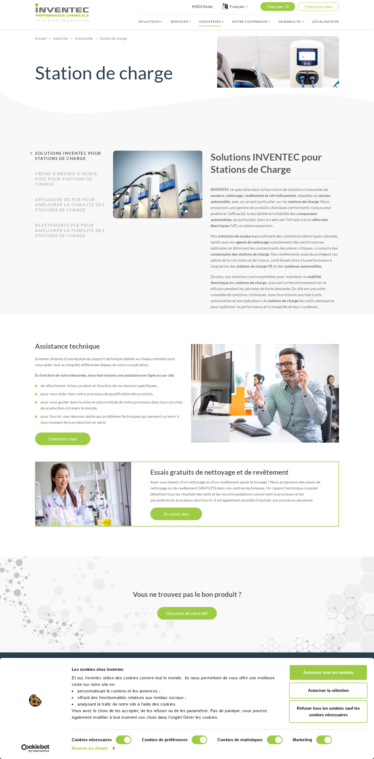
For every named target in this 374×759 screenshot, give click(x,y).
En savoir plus (176, 513)
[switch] (199, 739)
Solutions (149, 22)
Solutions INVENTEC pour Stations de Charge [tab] (68, 156)
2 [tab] (196, 212)
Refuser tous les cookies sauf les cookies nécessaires (328, 711)
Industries (210, 22)
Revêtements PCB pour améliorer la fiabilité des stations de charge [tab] (69, 230)
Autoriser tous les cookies (328, 672)
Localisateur (325, 22)
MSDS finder (202, 6)
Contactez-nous (62, 438)
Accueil (40, 38)
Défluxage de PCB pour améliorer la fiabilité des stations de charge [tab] (69, 204)
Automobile (84, 38)
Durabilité (289, 22)
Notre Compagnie (250, 22)
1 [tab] (187, 212)
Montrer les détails (90, 748)
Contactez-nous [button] (318, 6)
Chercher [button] (275, 6)
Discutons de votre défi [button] (187, 613)
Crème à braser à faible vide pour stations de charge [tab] (66, 179)
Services (179, 22)
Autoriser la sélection (328, 690)
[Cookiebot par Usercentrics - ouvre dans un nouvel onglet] (35, 748)
